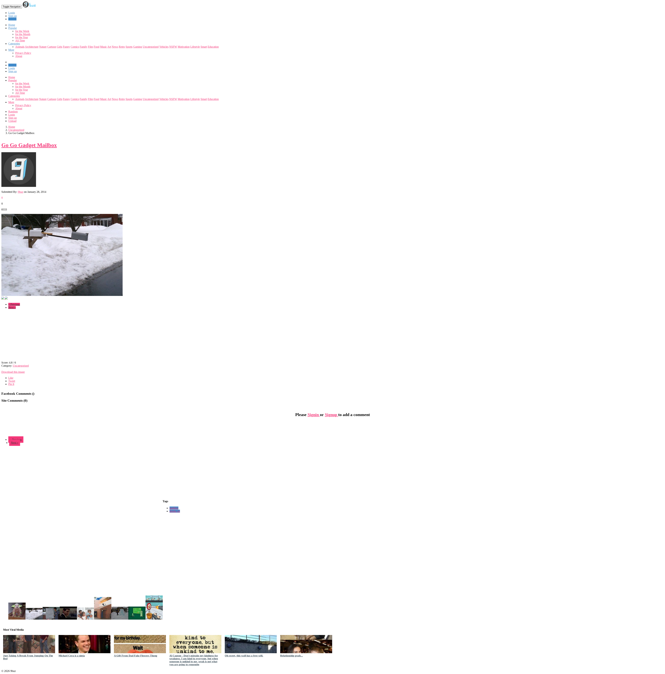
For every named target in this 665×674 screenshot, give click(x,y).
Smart (204, 46)
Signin (314, 414)
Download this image (13, 371)
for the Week (22, 31)
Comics (75, 46)
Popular (12, 80)
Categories (14, 95)
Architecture (31, 46)
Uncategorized (151, 46)
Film (90, 46)
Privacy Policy (23, 52)
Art (109, 46)
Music (103, 46)
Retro (122, 46)
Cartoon (51, 46)
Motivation (184, 46)
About (18, 56)
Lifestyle (195, 46)
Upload (12, 19)
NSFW (173, 46)
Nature (43, 46)
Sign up (12, 15)
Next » (12, 307)
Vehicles (164, 46)
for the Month (22, 34)
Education (213, 46)
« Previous (14, 304)
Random (13, 111)
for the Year (21, 37)
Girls (59, 46)
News (115, 46)
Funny (66, 46)
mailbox (174, 508)
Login (11, 12)
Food (96, 46)
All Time (20, 40)
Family (83, 46)
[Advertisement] (30, 336)
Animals (19, 46)
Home (11, 77)
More (11, 49)
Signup (331, 414)
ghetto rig (175, 511)
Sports (129, 46)
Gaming (137, 46)
